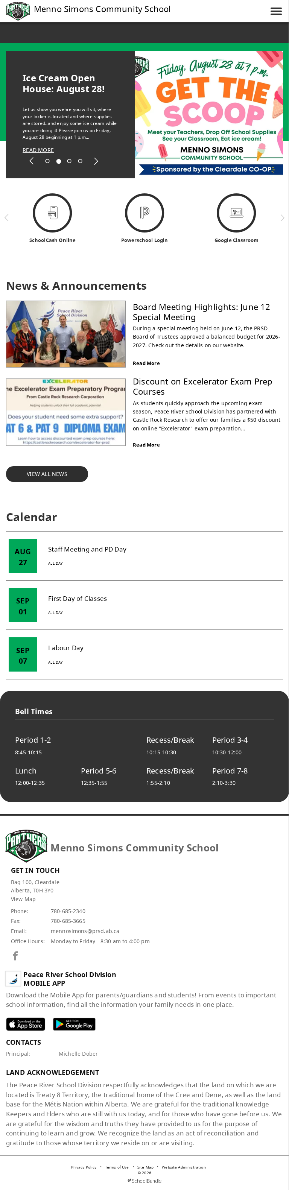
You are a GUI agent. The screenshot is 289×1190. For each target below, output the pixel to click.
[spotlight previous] (32, 161)
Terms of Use (117, 1167)
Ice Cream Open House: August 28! (64, 83)
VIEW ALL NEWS (47, 473)
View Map (23, 899)
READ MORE (38, 150)
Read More (146, 363)
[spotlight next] (96, 161)
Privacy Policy (83, 1167)
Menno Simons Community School (102, 8)
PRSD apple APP (25, 1023)
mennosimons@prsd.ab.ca (85, 931)
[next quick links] (282, 217)
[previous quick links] (7, 217)
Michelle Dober (78, 1053)
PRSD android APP (74, 1023)
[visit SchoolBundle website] (144, 1181)
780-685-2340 (68, 911)
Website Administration (184, 1167)
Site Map (145, 1167)
